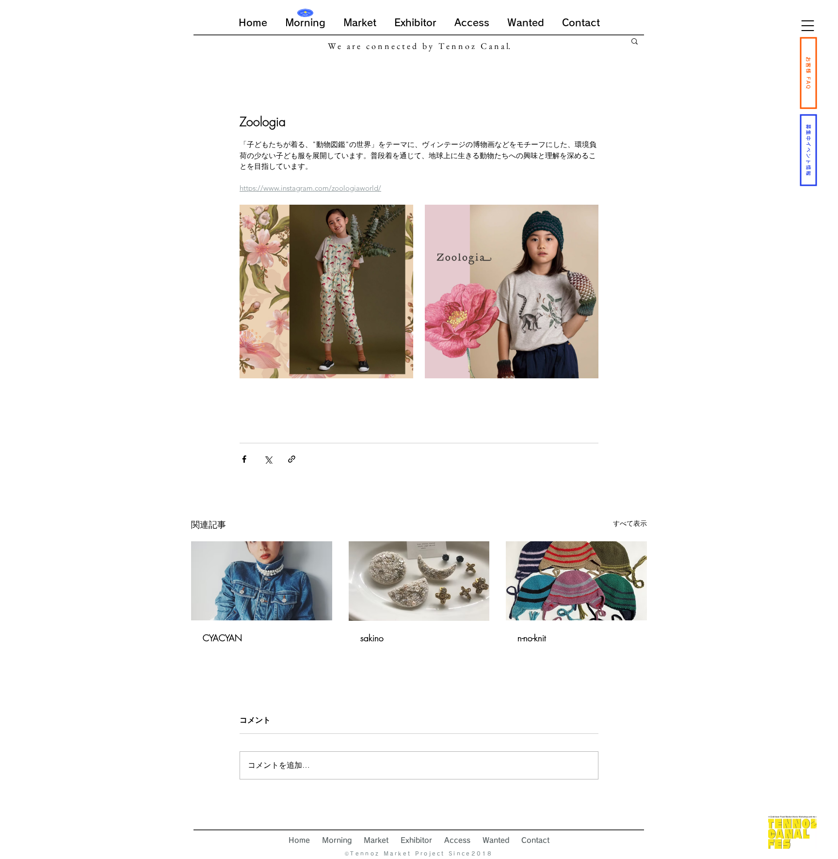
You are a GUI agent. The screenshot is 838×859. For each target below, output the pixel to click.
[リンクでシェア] (291, 459)
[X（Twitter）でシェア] (268, 459)
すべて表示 (630, 523)
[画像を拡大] (326, 291)
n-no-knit (531, 638)
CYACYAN (222, 638)
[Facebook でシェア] (244, 459)
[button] (807, 25)
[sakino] (419, 581)
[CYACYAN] (261, 580)
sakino (372, 638)
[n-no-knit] (576, 580)
